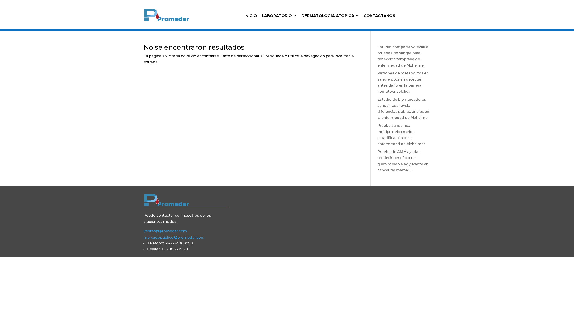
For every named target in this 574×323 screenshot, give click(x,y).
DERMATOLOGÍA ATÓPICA (327, 16)
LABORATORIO (277, 16)
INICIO (250, 16)
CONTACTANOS (379, 16)
